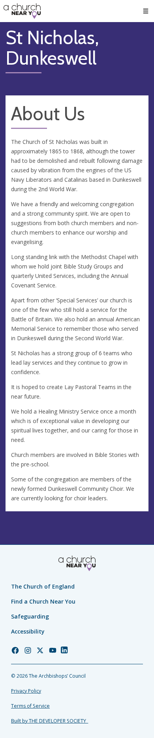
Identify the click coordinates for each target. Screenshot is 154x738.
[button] (145, 11)
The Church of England (43, 586)
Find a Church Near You (43, 601)
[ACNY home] (22, 11)
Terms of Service (30, 706)
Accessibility (28, 631)
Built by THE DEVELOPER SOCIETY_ (49, 721)
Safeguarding (30, 616)
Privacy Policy (26, 691)
